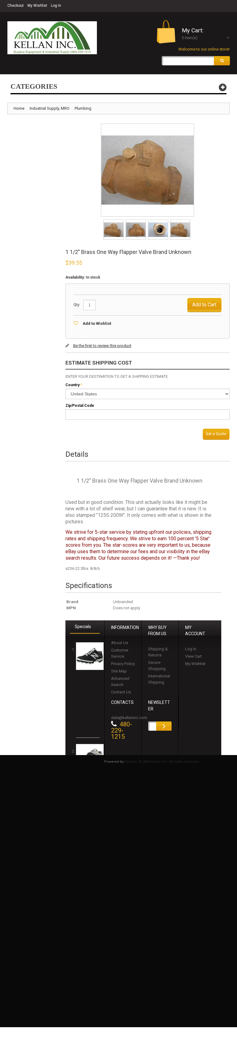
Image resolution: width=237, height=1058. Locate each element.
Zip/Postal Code (79, 405)
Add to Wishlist (97, 323)
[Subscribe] (164, 726)
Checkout (15, 5)
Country (72, 385)
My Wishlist (37, 5)
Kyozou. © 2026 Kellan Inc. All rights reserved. (162, 762)
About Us (119, 642)
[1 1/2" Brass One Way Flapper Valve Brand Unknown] (114, 221)
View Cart (193, 656)
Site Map (119, 671)
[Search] (222, 60)
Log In (56, 5)
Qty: (76, 304)
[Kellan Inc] (52, 37)
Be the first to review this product (102, 345)
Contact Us (121, 692)
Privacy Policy (123, 663)
